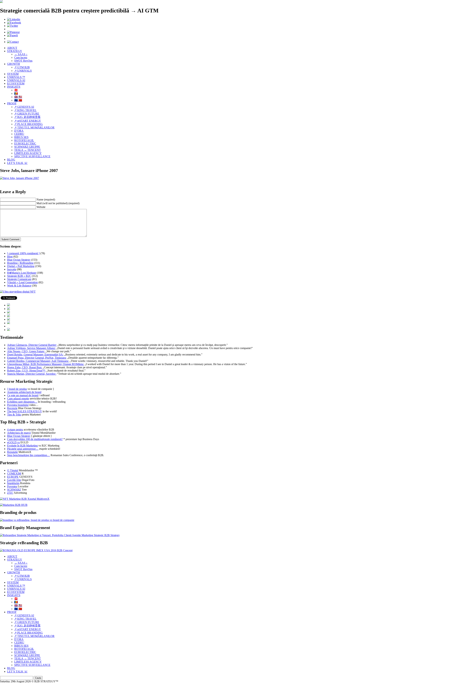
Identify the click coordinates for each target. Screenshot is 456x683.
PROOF (12, 103)
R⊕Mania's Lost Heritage (21, 272)
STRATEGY (14, 51)
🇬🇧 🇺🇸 (18, 96)
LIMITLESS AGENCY (28, 153)
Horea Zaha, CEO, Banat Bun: (24, 367)
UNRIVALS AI (16, 80)
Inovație (11, 269)
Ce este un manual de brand (22, 395)
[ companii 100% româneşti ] (23, 253)
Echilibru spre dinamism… (22, 401)
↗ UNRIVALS (23, 70)
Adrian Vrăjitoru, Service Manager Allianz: (31, 348)
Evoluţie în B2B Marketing (22, 445)
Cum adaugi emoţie (18, 398)
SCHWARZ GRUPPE (27, 146)
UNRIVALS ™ (16, 77)
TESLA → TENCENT (27, 149)
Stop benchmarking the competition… (28, 455)
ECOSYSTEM (15, 83)
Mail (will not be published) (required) (58, 203)
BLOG (11, 159)
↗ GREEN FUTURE (26, 113)
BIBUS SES (21, 137)
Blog (10, 256)
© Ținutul (12, 470)
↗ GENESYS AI (24, 106)
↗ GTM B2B (22, 67)
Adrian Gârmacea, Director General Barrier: (32, 344)
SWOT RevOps (23, 60)
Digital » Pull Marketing (20, 266)
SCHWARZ (14, 489)
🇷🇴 (16, 93)
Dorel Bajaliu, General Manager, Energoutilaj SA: (35, 354)
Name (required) (46, 199)
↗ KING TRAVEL (25, 110)
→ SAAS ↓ (20, 54)
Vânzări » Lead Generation (22, 282)
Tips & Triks (14, 414)
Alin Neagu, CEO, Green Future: (26, 351)
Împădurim (13, 483)
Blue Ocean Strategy (18, 259)
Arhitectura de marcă (19, 432)
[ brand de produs (17, 388)
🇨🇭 (16, 90)
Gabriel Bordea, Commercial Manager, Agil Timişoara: (38, 360)
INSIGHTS (13, 86)
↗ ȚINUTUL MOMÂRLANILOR (34, 127)
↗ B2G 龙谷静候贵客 (27, 116)
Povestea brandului (17, 404)
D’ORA (19, 130)
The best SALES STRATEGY (24, 411)
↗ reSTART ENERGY (27, 120)
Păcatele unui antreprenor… (22, 448)
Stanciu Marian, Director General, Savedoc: (31, 373)
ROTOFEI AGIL (24, 140)
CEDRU (19, 133)
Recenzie (12, 408)
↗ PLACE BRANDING (28, 124)
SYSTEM (13, 73)
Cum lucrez (20, 57)
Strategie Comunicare (19, 279)
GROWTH (13, 63)
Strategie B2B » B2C (19, 275)
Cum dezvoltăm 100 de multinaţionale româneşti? (35, 439)
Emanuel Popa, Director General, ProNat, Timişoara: (36, 357)
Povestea (12, 486)
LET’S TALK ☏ (17, 162)
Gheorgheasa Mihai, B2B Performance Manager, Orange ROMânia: (45, 364)
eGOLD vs (13, 442)
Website (41, 206)
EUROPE (13, 476)
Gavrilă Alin (14, 479)
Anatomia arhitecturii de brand (24, 392)
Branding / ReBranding (20, 262)
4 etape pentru (15, 429)
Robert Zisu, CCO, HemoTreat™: (26, 370)
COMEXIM (14, 473)
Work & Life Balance (19, 285)
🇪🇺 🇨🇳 (18, 100)
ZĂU (10, 492)
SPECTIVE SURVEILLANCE (32, 156)
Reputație (12, 451)
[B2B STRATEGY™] (1, 1)
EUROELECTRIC (25, 143)
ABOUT (12, 47)
